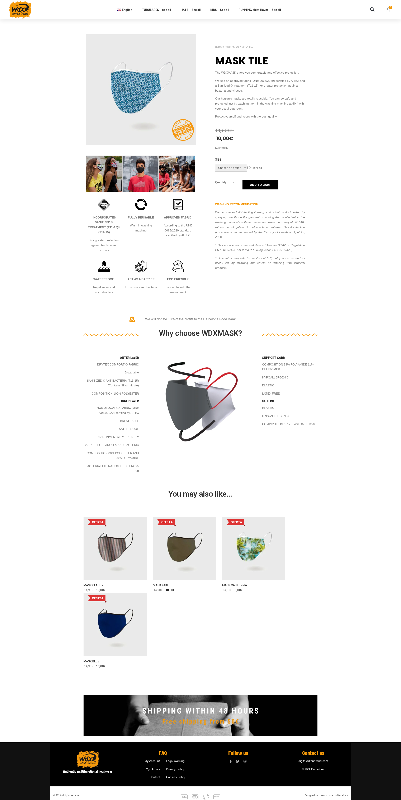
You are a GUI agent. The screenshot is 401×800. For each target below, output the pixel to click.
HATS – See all (191, 10)
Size (218, 159)
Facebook (231, 761)
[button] (372, 10)
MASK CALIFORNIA (234, 585)
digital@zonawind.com (313, 761)
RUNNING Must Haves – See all (260, 10)
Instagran (245, 761)
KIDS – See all (219, 10)
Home (218, 47)
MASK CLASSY (93, 585)
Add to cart (260, 185)
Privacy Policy (175, 769)
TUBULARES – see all (156, 10)
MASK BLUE (91, 661)
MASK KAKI (160, 585)
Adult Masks (232, 47)
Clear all (256, 168)
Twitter (237, 761)
